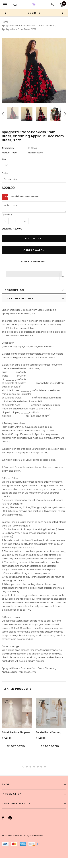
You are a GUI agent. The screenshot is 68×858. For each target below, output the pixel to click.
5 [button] (38, 766)
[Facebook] (3, 818)
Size (4, 159)
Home (5, 21)
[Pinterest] (10, 818)
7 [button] (45, 766)
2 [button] (27, 766)
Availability (8, 148)
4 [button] (34, 766)
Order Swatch (33, 250)
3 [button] (30, 766)
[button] (34, 273)
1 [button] (23, 766)
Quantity (7, 214)
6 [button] (41, 766)
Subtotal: (7, 228)
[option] (34, 12)
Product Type (9, 152)
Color (5, 173)
